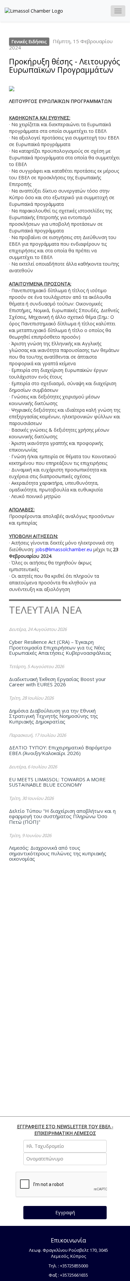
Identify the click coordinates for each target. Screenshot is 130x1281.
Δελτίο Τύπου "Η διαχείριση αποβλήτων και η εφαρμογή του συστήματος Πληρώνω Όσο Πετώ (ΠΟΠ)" (62, 816)
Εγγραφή (65, 1212)
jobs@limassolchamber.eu (63, 549)
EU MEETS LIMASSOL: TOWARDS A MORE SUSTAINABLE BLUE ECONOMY (57, 782)
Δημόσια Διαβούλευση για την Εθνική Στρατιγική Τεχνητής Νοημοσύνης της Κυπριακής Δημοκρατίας (53, 716)
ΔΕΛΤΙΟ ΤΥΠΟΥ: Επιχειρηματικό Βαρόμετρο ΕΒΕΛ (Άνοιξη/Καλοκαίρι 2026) (60, 750)
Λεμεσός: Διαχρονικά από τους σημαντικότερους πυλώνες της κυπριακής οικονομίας (57, 853)
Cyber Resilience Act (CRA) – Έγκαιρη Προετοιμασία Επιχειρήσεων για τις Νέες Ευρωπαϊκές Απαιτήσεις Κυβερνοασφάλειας (60, 647)
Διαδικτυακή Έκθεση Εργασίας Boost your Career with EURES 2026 (57, 682)
